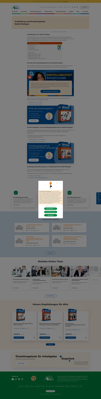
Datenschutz (48, 206)
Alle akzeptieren (49, 208)
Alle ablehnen (51, 215)
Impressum (53, 206)
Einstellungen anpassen (50, 212)
